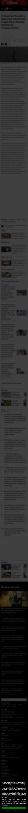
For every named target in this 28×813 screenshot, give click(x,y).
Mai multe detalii (16, 786)
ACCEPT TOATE (14, 808)
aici (9, 792)
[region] (14, 795)
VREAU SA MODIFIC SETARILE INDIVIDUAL (14, 810)
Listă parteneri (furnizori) (5, 805)
